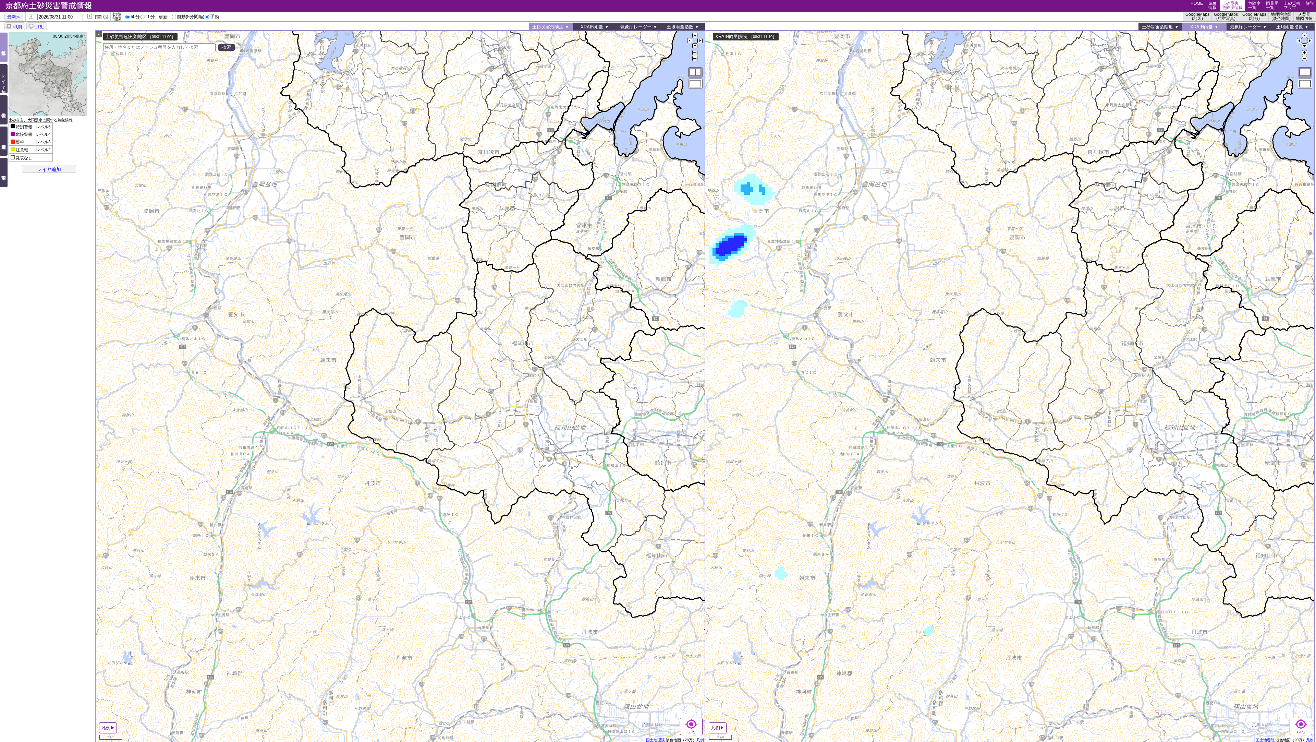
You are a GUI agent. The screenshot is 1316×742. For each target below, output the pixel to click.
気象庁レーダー (635, 26)
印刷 (17, 26)
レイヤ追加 (3, 78)
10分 (150, 16)
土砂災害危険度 (547, 26)
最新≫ (14, 17)
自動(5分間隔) (190, 16)
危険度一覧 (1254, 5)
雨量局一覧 (1272, 5)
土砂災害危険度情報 (1232, 5)
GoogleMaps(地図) (1197, 16)
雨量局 (4, 172)
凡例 (700, 740)
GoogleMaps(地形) (1254, 16)
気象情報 (1212, 5)
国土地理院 (655, 740)
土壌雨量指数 (680, 26)
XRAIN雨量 (592, 26)
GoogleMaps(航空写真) (1226, 16)
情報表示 (4, 110)
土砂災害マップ (1292, 5)
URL (39, 26)
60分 (135, 16)
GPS (691, 732)
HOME (1197, 3)
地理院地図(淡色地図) (1281, 16)
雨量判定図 (4, 141)
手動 (214, 16)
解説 (1310, 3)
